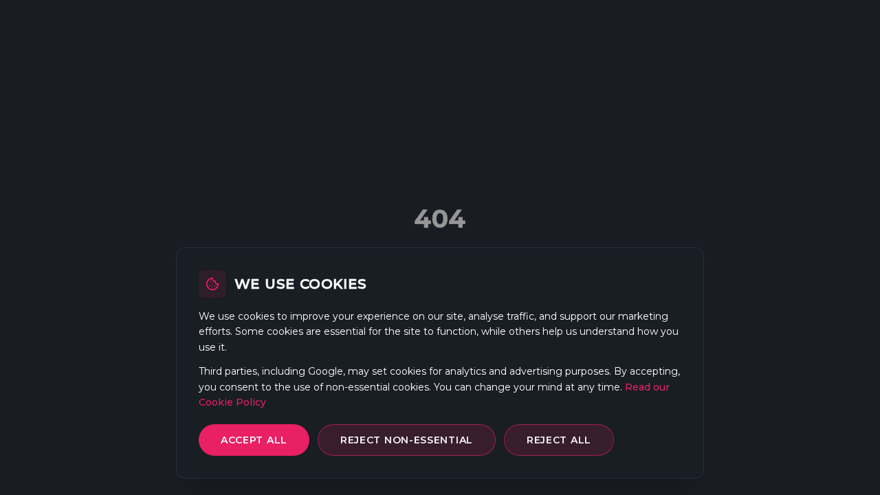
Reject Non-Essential (406, 440)
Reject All (559, 440)
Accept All (254, 440)
